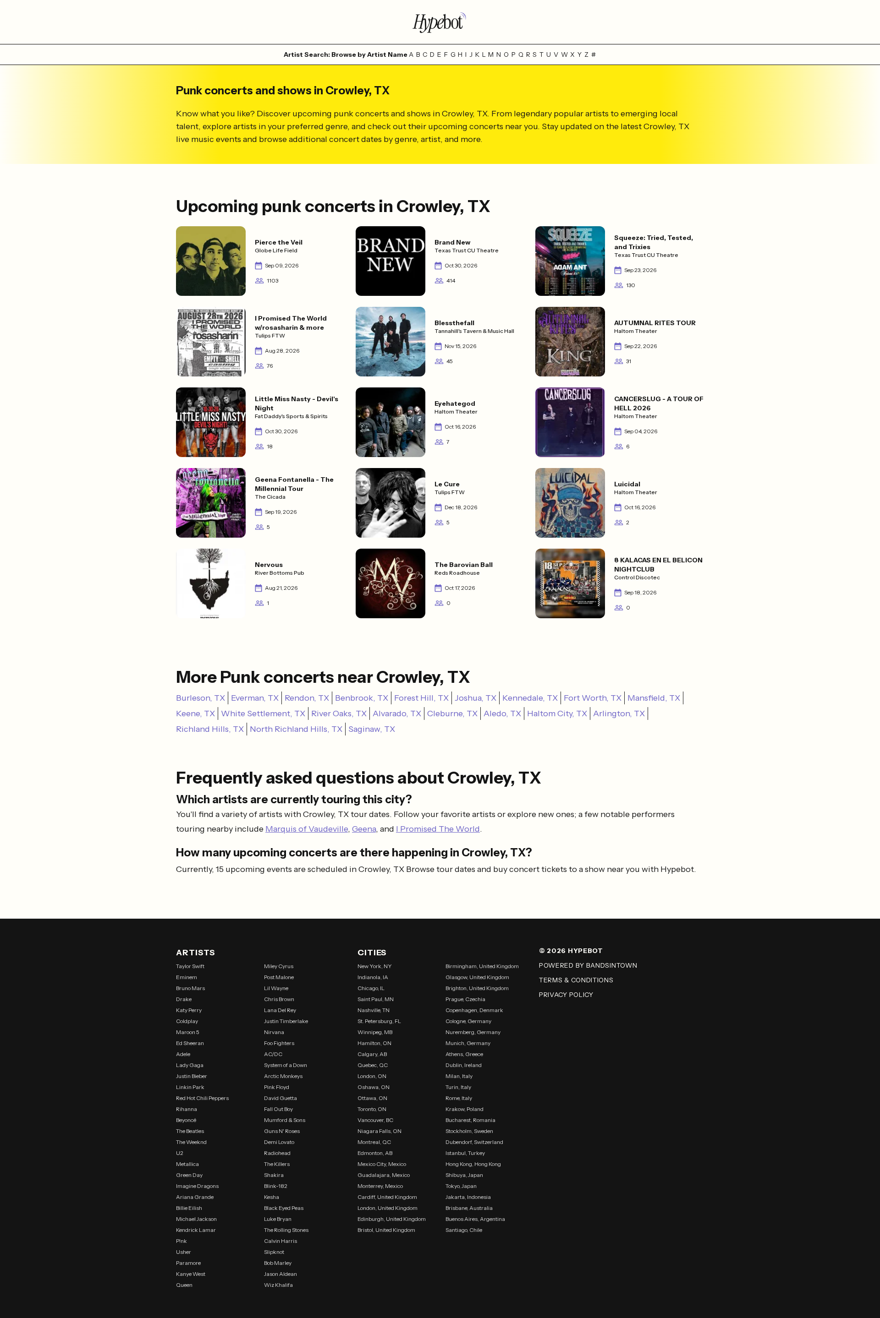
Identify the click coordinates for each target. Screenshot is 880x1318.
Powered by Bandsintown (588, 965)
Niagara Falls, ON (380, 1130)
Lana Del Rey (280, 1010)
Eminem (186, 977)
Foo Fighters (279, 1043)
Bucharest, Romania (470, 1119)
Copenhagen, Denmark (474, 1010)
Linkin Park (190, 1087)
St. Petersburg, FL (379, 1021)
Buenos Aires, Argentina (475, 1218)
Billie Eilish (189, 1207)
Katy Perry (189, 1010)
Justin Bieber (191, 1076)
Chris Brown (279, 999)
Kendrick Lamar (196, 1229)
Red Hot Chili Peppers (202, 1098)
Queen (184, 1284)
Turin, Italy (458, 1087)
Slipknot (274, 1251)
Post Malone (279, 977)
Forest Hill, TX (421, 698)
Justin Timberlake (286, 1021)
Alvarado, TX (397, 713)
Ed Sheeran (190, 1043)
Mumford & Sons (284, 1119)
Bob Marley (278, 1262)
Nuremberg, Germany (473, 1032)
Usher (183, 1251)
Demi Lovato (279, 1141)
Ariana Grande (195, 1196)
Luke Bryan (278, 1218)
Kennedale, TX (530, 698)
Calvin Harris (280, 1240)
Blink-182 (275, 1185)
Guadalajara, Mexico (384, 1174)
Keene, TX (195, 713)
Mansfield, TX (653, 698)
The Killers (277, 1163)
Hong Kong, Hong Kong (473, 1163)
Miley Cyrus (278, 966)
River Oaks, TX (339, 713)
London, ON (372, 1076)
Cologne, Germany (468, 1021)
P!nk (181, 1240)
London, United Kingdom (388, 1207)
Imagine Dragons (197, 1185)
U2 (179, 1152)
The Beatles (190, 1130)
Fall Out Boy (278, 1109)
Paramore (188, 1262)
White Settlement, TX (263, 713)
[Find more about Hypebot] (440, 22)
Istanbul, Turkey (465, 1152)
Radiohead (277, 1152)
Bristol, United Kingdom (386, 1229)
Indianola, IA (373, 977)
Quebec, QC (373, 1065)
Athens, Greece (464, 1054)
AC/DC (273, 1054)
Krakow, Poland (465, 1109)
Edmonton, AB (375, 1152)
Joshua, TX (475, 698)
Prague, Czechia (465, 999)
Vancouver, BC (375, 1119)
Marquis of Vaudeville (306, 829)
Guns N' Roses (282, 1130)
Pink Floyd (276, 1087)
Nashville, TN (374, 1010)
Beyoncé (186, 1119)
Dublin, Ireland (464, 1065)
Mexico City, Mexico (382, 1163)
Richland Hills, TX (210, 729)
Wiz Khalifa (278, 1284)
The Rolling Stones (286, 1229)
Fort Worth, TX (593, 698)
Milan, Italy (459, 1076)
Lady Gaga (190, 1065)
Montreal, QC (374, 1141)
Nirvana (274, 1032)
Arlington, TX (619, 713)
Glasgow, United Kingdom (477, 977)
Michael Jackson (196, 1218)
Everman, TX (255, 698)
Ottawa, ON (372, 1098)
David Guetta (280, 1098)
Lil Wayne (276, 988)
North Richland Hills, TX (296, 729)
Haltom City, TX (557, 713)
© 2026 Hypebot (571, 951)
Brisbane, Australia (469, 1207)
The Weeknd (191, 1141)
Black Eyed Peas (283, 1207)
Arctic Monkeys (283, 1076)
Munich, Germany (468, 1043)
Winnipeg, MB (375, 1032)
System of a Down (285, 1065)
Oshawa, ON (374, 1087)
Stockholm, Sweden (469, 1130)
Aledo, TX (502, 713)
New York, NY (375, 966)
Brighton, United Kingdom (477, 988)
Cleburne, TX (452, 713)
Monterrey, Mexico (380, 1185)
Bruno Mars (190, 988)
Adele (183, 1054)
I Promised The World (438, 829)
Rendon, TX (307, 698)
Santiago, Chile (464, 1229)
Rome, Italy (459, 1098)
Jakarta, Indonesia (468, 1196)
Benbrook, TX (361, 698)
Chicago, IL (371, 988)
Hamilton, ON (374, 1043)
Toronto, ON (372, 1109)
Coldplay (187, 1021)
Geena (364, 829)
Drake (184, 999)
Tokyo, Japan (461, 1185)
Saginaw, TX (371, 729)
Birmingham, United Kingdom (482, 966)
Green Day (189, 1174)
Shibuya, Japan (464, 1174)
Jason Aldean (280, 1273)
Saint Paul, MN (376, 999)
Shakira (274, 1174)
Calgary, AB (372, 1054)
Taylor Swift (190, 966)
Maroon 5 (187, 1032)
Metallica (187, 1163)
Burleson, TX (200, 698)
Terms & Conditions (576, 980)
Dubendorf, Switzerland (474, 1141)
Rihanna (186, 1109)
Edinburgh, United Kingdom (392, 1218)
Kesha (271, 1196)
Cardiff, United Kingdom (387, 1196)
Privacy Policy (566, 995)
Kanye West (190, 1273)
